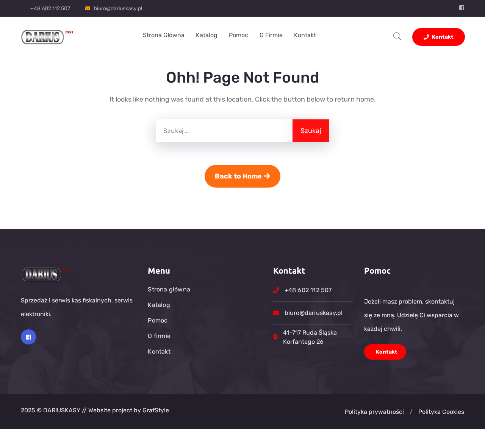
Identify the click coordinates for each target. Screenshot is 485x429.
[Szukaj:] (224, 130)
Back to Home (238, 176)
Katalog (206, 35)
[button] (411, 412)
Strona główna (164, 35)
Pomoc (238, 35)
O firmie (271, 35)
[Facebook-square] (28, 336)
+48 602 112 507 (50, 8)
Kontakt (305, 35)
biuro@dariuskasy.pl (118, 8)
